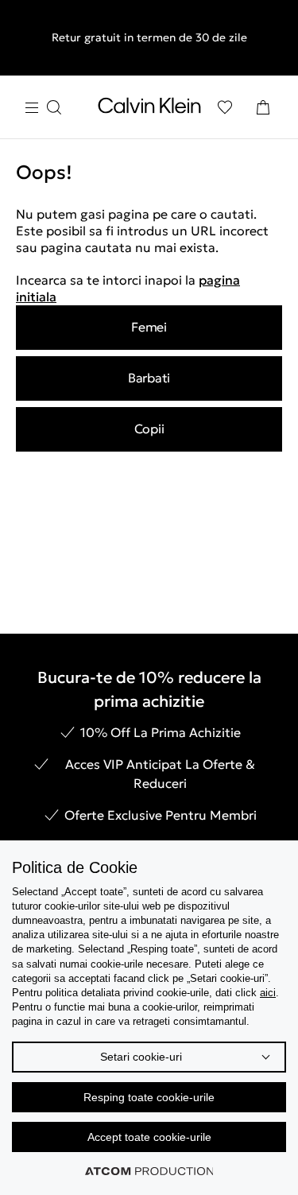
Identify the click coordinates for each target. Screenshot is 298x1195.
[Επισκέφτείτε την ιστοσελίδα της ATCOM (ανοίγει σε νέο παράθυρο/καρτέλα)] (149, 1171)
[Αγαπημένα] (225, 107)
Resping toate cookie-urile (149, 1097)
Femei (149, 327)
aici (268, 993)
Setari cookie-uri (141, 1056)
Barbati (149, 378)
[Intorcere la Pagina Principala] (149, 109)
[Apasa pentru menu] (43, 107)
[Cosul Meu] (263, 107)
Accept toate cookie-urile (149, 1137)
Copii (149, 428)
